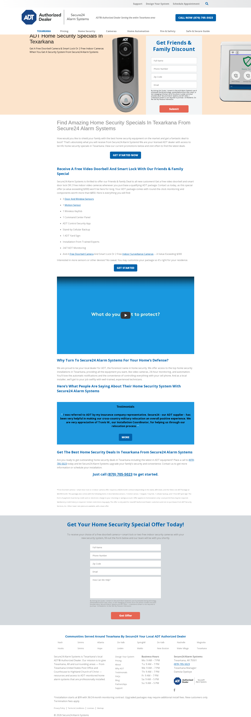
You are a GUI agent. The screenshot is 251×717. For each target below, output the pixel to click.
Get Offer (125, 615)
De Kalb (121, 642)
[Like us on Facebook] (174, 690)
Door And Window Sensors (79, 199)
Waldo (140, 648)
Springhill (141, 642)
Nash (60, 642)
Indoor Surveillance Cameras (138, 254)
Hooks (61, 648)
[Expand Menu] (96, 31)
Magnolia (201, 642)
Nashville (181, 642)
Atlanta (100, 642)
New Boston (163, 648)
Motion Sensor (73, 205)
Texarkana (202, 648)
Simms (81, 642)
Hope (99, 648)
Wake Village (183, 648)
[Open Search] (206, 3)
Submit (174, 109)
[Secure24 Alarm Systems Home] (55, 17)
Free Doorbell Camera (82, 254)
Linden (120, 648)
